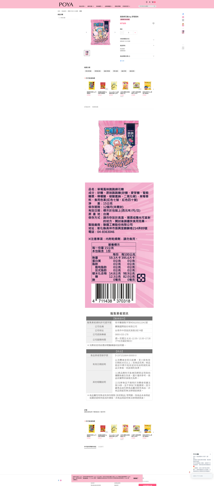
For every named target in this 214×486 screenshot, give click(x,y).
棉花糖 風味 (97, 71)
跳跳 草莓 (123, 71)
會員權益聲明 (117, 483)
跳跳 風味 (132, 71)
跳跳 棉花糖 (107, 71)
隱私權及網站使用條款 (96, 485)
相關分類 (87, 67)
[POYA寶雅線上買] (67, 4)
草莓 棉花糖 (88, 71)
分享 (123, 61)
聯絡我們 (116, 485)
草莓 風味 (115, 71)
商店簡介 (93, 483)
